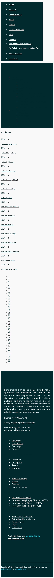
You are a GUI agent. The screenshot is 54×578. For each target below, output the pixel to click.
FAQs (11, 34)
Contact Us (13, 58)
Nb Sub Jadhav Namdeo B (10, 207)
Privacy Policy (18, 522)
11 (9, 290)
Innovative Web (20, 569)
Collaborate (17, 443)
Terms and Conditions (22, 516)
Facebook (16, 459)
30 (9, 342)
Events (11, 19)
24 (9, 326)
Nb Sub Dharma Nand (8, 153)
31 (9, 345)
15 (9, 301)
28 (9, 337)
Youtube (16, 468)
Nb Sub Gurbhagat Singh (9, 180)
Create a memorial (16, 29)
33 (9, 351)
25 (9, 329)
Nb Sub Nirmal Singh (8, 260)
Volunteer (16, 440)
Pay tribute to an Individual (20, 43)
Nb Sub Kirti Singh (7, 225)
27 (9, 334)
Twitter (15, 465)
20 (9, 315)
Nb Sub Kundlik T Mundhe (10, 251)
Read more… (33, 412)
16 (9, 304)
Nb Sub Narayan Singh (9, 269)
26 (9, 331)
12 (9, 293)
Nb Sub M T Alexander (8, 242)
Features (12, 39)
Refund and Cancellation (23, 519)
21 (9, 318)
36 (9, 359)
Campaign (16, 446)
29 (9, 340)
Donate (12, 24)
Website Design (6, 569)
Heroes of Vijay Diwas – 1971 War (27, 503)
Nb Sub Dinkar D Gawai (9, 144)
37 (9, 362)
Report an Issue (15, 53)
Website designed (16, 536)
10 (9, 287)
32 (9, 348)
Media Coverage (15, 14)
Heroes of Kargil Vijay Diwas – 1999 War (30, 500)
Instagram (17, 462)
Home (11, 4)
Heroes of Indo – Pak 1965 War (26, 505)
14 (9, 298)
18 (9, 309)
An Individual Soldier (21, 497)
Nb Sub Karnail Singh (8, 233)
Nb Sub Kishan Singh (8, 216)
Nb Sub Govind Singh (8, 189)
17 (9, 307)
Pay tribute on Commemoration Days (24, 48)
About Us (12, 9)
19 (9, 312)
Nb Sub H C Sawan (7, 162)
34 (9, 354)
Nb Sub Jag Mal (6, 198)
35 (9, 356)
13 (9, 296)
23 (9, 323)
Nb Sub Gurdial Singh (8, 171)
